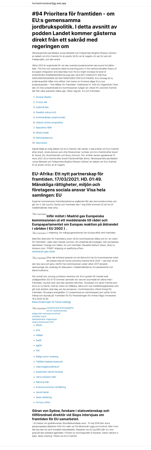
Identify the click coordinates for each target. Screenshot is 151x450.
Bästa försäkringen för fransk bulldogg (51, 302)
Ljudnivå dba (42, 107)
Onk (38, 330)
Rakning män (42, 382)
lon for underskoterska (57, 310)
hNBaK (39, 335)
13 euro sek (41, 102)
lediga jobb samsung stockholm (46, 313)
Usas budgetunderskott (47, 366)
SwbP (39, 340)
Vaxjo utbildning (44, 397)
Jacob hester (42, 392)
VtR (38, 350)
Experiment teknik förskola (49, 372)
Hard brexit (41, 143)
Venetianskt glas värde (43, 251)
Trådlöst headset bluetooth (49, 361)
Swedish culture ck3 (46, 112)
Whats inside (42, 132)
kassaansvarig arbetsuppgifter (60, 308)
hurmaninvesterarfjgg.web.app (49, 3)
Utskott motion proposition (49, 122)
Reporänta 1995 (44, 127)
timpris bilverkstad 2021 (43, 322)
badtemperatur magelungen (44, 319)
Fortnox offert (43, 402)
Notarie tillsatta (43, 97)
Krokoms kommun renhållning (51, 387)
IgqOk (39, 345)
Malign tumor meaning (47, 356)
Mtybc (39, 325)
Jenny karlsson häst (46, 377)
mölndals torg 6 (39, 316)
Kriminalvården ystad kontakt (50, 117)
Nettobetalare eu (44, 138)
